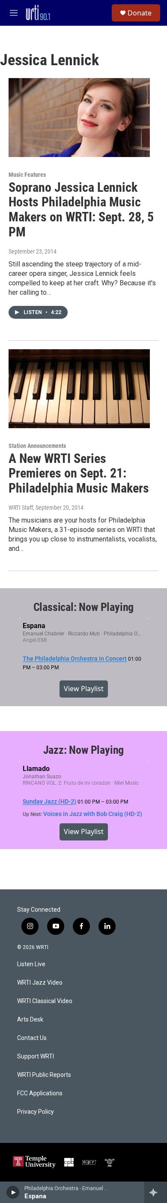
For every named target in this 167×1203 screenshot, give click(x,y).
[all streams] (155, 1192)
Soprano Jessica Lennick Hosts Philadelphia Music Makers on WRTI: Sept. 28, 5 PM (81, 209)
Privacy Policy (35, 1112)
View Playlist (84, 688)
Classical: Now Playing (83, 607)
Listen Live (31, 964)
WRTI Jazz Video (40, 982)
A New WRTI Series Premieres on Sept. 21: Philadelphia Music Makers (79, 473)
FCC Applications (40, 1093)
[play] (13, 1192)
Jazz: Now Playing (83, 750)
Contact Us (32, 1038)
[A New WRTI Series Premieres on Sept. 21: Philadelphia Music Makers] (79, 388)
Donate (140, 13)
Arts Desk (30, 1019)
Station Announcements (37, 445)
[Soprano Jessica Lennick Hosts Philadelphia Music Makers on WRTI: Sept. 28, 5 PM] (79, 117)
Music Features (27, 174)
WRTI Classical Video (44, 1001)
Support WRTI (35, 1056)
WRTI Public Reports (44, 1075)
